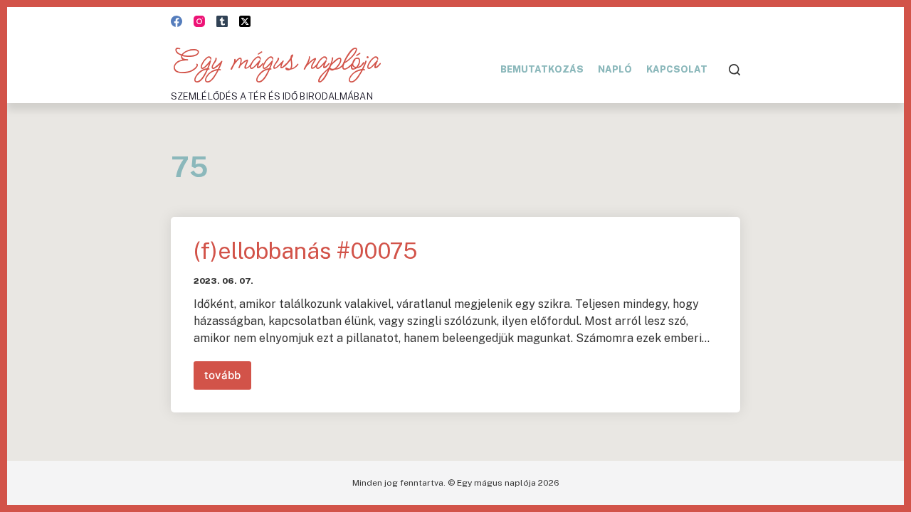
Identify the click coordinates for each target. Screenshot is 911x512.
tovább (227, 379)
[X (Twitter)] (245, 21)
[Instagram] (199, 21)
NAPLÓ (615, 69)
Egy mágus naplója (274, 61)
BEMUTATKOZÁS (542, 69)
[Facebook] (176, 21)
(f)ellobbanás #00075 (305, 251)
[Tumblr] (222, 21)
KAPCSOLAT (676, 69)
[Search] (734, 69)
